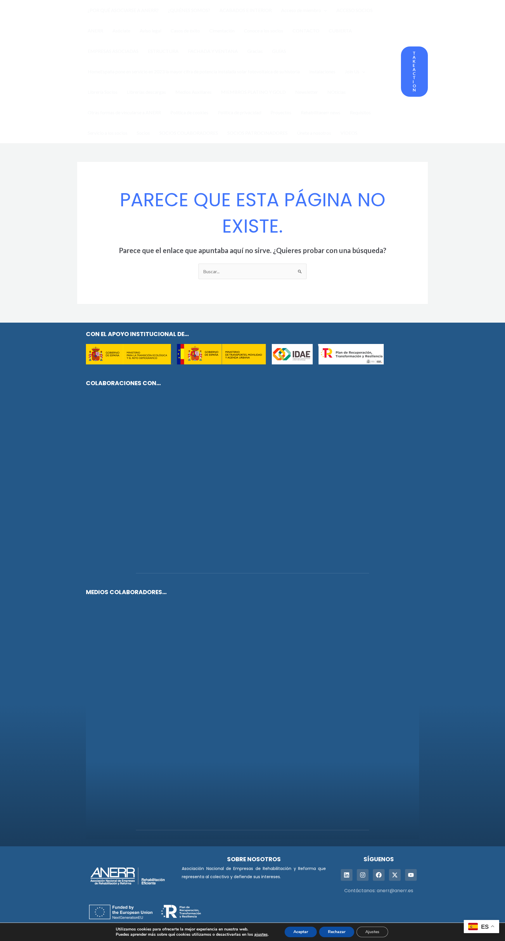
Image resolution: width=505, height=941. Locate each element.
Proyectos (281, 112)
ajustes (261, 934)
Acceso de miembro (301, 10)
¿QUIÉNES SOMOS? (189, 10)
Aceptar (300, 932)
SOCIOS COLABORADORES (188, 133)
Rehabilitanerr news (320, 112)
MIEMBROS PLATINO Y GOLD (253, 92)
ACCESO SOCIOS (354, 10)
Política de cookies (189, 112)
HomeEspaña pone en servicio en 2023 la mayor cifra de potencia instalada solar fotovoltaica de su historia (194, 71)
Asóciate (121, 30)
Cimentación (222, 30)
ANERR (95, 30)
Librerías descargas (146, 92)
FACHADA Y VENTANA (213, 51)
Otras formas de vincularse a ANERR (124, 112)
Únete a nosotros (314, 133)
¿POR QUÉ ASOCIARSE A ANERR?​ (123, 10)
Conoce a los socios (263, 30)
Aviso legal (150, 30)
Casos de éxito (185, 30)
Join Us (352, 71)
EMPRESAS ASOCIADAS (113, 51)
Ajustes (372, 932)
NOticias (336, 92)
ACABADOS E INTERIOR (245, 10)
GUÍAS (279, 51)
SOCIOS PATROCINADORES (257, 133)
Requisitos (360, 112)
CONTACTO (306, 30)
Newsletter (306, 92)
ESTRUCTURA (163, 51)
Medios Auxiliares (193, 92)
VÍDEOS (348, 133)
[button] (324, 10)
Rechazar (336, 932)
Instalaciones (322, 71)
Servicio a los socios (107, 133)
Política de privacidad (239, 112)
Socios (143, 133)
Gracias (255, 51)
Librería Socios (102, 92)
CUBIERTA (340, 30)
